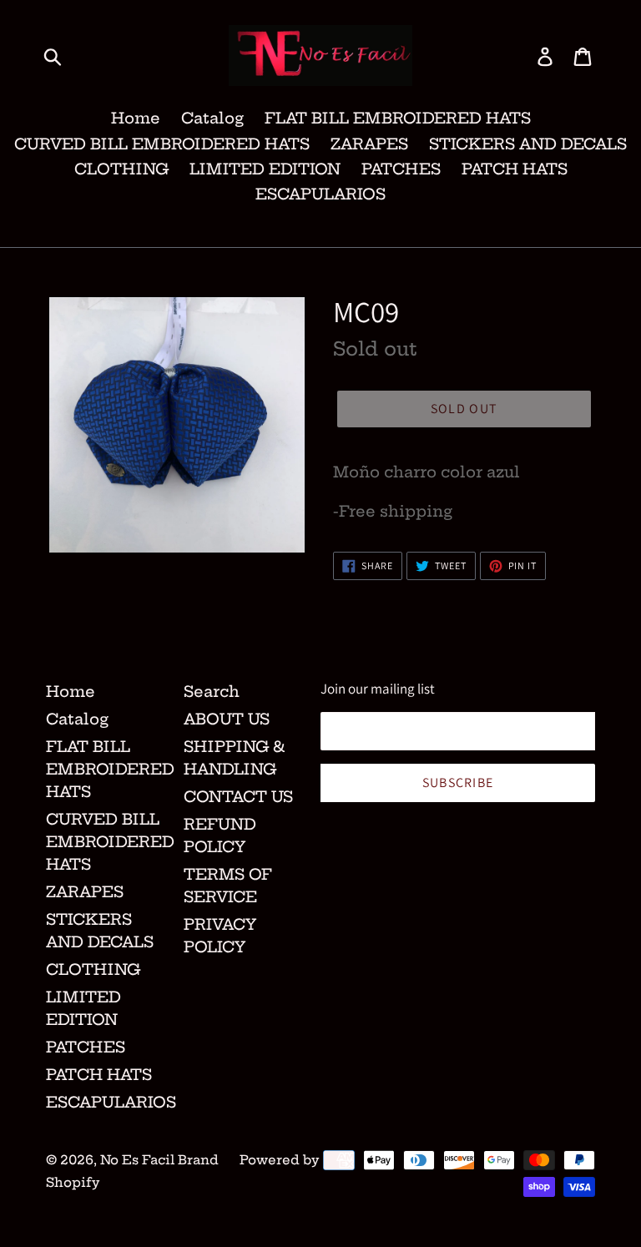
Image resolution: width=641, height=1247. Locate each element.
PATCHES (401, 169)
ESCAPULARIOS (320, 194)
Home (135, 118)
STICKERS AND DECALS (528, 144)
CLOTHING (121, 169)
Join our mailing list (377, 688)
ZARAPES (369, 144)
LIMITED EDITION (265, 169)
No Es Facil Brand (159, 1160)
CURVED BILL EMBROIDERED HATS (162, 144)
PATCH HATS (515, 169)
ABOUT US (227, 719)
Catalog (212, 118)
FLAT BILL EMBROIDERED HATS (398, 118)
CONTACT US (238, 796)
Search (212, 691)
